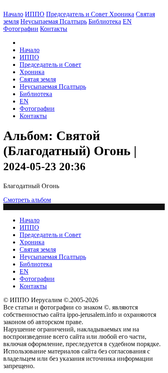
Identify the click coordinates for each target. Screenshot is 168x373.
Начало (13, 14)
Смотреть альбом (27, 199)
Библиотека (104, 21)
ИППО (34, 14)
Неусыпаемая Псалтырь (53, 21)
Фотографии (37, 108)
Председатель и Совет (77, 14)
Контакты (33, 115)
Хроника (121, 14)
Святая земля (38, 79)
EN (127, 21)
